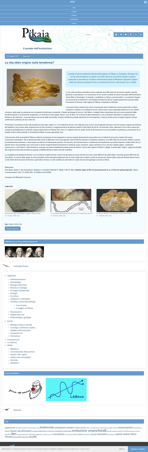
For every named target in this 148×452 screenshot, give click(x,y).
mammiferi (32, 434)
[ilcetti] (12, 445)
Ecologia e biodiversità (19, 291)
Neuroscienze (16, 312)
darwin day (15, 431)
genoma (109, 431)
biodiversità (47, 427)
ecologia (35, 431)
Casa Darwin (21, 305)
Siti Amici (74, 23)
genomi (114, 431)
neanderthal (58, 434)
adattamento (10, 428)
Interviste (14, 360)
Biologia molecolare (18, 285)
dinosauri (27, 431)
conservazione (125, 427)
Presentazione (74, 19)
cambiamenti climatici (64, 427)
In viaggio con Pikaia (24, 308)
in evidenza (12, 342)
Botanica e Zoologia (18, 288)
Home (74, 7)
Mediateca (14, 363)
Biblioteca (14, 349)
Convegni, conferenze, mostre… (23, 328)
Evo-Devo (14, 296)
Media (9, 345)
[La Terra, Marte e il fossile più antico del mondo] (118, 200)
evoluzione (50, 431)
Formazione (15, 336)
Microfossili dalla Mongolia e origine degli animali (22, 213)
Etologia (13, 293)
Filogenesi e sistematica (20, 299)
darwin (7, 431)
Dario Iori (26, 56)
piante (80, 434)
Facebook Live (16, 333)
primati (93, 434)
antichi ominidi (22, 428)
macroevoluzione (22, 434)
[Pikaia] (36, 41)
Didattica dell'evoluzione (20, 330)
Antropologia (15, 282)
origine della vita (15, 224)
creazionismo (137, 428)
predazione (86, 434)
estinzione (42, 431)
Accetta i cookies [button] (138, 449)
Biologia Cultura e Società (21, 325)
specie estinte (123, 434)
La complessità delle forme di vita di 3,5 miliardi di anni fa (71, 213)
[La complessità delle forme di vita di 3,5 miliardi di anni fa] (72, 200)
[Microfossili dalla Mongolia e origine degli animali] (26, 200)
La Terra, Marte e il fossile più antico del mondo (114, 213)
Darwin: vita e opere (18, 355)
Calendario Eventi (20, 266)
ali (16, 428)
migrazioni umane (41, 434)
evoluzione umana (84, 430)
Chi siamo (74, 11)
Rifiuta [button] (122, 449)
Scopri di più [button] (84, 449)
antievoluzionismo (32, 428)
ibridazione (121, 431)
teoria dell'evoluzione (20, 437)
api (38, 428)
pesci (76, 434)
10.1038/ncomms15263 (42, 172)
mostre (50, 434)
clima (88, 428)
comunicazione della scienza (108, 428)
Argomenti (11, 276)
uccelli (32, 436)
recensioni (102, 434)
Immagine (8, 177)
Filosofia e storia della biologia (22, 302)
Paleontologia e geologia (20, 317)
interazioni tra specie (134, 431)
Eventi (10, 321)
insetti (126, 431)
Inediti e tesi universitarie (20, 357)
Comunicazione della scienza (22, 352)
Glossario (17, 410)
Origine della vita (12, 229)
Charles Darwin (80, 428)
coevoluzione (94, 428)
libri (13, 434)
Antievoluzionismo (18, 279)
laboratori (8, 434)
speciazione (111, 434)
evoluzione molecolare (63, 431)
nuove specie (69, 434)
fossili (102, 430)
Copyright (74, 15)
